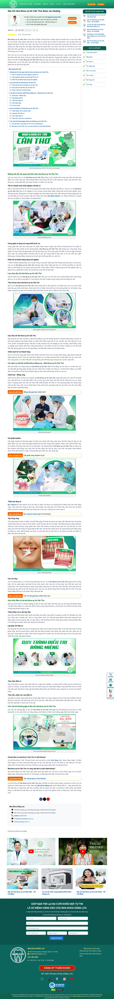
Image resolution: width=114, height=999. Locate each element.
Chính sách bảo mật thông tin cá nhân (90, 951)
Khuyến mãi (110, 697)
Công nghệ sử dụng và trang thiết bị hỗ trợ (24, 77)
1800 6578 (20, 816)
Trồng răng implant (91, 52)
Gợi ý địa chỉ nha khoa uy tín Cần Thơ (22, 87)
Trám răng (89, 84)
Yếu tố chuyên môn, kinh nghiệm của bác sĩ (24, 74)
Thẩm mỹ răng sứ (16, 100)
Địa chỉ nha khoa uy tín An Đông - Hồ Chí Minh (95, 30)
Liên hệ (65, 4)
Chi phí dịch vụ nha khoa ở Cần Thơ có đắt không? (26, 124)
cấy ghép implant (53, 196)
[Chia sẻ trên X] (44, 799)
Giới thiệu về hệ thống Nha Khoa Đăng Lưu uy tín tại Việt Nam (96, 36)
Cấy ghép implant (16, 98)
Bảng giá (45, 4)
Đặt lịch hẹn (91, 4)
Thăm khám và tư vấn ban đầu (20, 111)
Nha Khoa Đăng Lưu (78, 996)
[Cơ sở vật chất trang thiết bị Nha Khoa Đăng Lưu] (57, 878)
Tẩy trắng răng (15, 103)
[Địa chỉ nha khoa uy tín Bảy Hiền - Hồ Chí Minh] (22, 878)
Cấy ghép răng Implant (32, 455)
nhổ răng (54, 760)
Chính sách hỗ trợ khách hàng (20, 90)
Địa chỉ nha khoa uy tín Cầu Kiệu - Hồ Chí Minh (95, 42)
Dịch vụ (52, 4)
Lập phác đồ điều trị (17, 113)
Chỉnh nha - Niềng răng (18, 95)
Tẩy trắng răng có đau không (34, 778)
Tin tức (58, 4)
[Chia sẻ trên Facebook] (41, 799)
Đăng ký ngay (56, 938)
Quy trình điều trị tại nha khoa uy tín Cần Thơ (23, 108)
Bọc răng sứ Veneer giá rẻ (33, 514)
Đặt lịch (110, 681)
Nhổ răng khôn (90, 80)
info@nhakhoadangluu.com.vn (23, 819)
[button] (85, 4)
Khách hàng (71, 4)
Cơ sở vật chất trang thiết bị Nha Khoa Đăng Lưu (96, 25)
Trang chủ (22, 4)
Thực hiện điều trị (16, 116)
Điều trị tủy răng (90, 71)
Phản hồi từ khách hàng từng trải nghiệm (23, 79)
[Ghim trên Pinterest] (48, 799)
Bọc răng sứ (12, 505)
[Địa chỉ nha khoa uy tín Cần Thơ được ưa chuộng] (13, 4)
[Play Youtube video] (31, 851)
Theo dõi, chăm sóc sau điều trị (21, 118)
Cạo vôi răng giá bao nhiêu (33, 596)
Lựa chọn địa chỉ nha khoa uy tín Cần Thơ (22, 82)
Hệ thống (24, 831)
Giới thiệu (29, 4)
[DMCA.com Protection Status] (57, 990)
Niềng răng (37, 4)
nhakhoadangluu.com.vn (21, 822)
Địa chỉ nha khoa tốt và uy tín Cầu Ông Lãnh (96, 16)
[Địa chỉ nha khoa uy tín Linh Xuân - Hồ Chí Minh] (91, 878)
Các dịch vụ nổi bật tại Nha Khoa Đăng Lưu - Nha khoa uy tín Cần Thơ (31, 93)
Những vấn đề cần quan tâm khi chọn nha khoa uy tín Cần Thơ (28, 72)
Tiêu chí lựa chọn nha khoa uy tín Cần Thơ (24, 85)
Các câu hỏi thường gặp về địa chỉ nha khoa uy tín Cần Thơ (28, 121)
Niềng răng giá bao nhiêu (33, 392)
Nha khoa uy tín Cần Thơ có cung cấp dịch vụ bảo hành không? (30, 126)
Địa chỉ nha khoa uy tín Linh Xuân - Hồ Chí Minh (95, 20)
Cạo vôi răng (15, 105)
